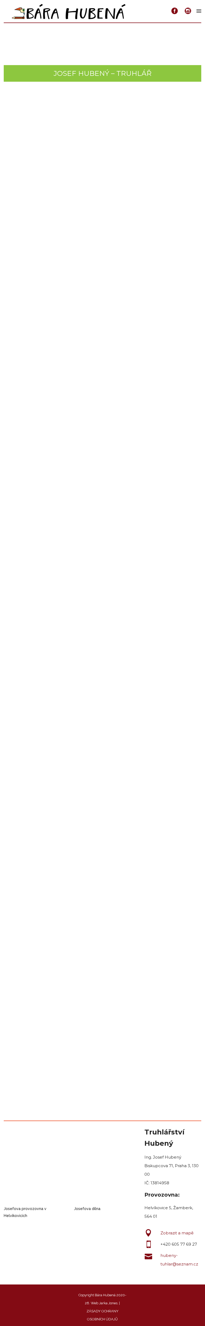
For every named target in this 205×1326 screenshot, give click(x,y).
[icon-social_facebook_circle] (176, 11)
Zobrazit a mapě (177, 1232)
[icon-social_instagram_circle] (188, 11)
